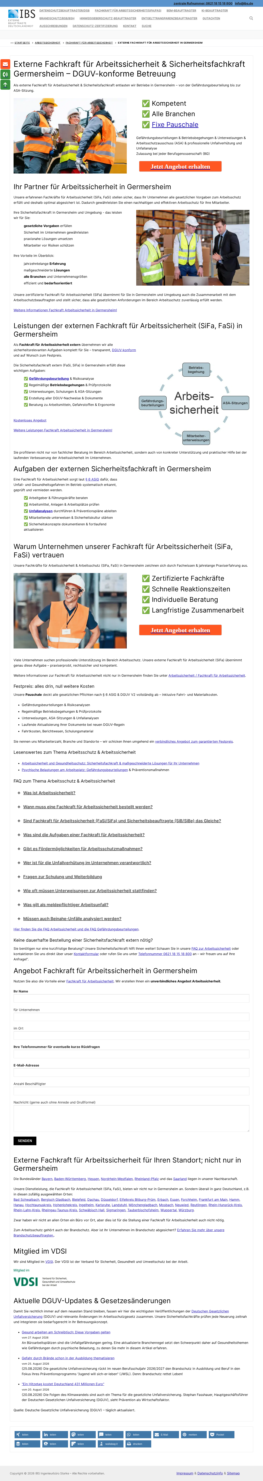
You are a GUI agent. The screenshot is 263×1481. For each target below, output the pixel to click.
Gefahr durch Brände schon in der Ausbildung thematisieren (68, 1358)
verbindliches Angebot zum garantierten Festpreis (194, 741)
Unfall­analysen (41, 511)
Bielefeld (78, 1199)
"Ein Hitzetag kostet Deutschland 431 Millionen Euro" (63, 1384)
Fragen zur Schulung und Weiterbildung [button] (62, 876)
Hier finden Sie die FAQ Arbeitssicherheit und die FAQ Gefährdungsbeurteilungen (76, 929)
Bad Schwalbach (26, 1199)
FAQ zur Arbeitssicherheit (211, 948)
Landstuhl (119, 1205)
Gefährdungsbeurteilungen (107, 770)
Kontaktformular (86, 954)
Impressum (184, 1473)
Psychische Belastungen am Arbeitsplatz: (54, 770)
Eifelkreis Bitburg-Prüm (138, 1199)
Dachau (93, 1199)
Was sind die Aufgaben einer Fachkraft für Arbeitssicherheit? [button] (84, 834)
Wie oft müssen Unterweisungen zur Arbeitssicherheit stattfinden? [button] (90, 890)
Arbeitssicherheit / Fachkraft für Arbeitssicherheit (206, 675)
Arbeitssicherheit (48, 42)
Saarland (180, 1179)
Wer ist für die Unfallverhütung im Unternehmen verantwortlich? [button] (87, 862)
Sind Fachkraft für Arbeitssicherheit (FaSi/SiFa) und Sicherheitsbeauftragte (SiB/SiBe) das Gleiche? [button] (122, 820)
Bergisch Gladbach (55, 1199)
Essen (174, 1199)
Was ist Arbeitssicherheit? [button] (49, 792)
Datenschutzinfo (210, 1473)
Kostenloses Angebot (30, 420)
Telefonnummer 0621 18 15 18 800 (165, 954)
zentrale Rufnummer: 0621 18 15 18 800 (203, 3)
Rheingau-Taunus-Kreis (59, 1210)
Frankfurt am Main (213, 1199)
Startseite (22, 42)
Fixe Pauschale (175, 124)
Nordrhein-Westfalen (117, 1179)
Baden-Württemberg (70, 1179)
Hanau (18, 1205)
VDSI (49, 1262)
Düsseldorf (109, 1199)
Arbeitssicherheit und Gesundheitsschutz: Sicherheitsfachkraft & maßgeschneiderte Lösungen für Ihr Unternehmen (110, 763)
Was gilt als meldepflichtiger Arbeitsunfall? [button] (65, 904)
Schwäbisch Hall (91, 1210)
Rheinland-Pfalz (147, 1179)
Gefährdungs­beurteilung (49, 378)
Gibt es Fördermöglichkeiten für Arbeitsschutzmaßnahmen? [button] (83, 848)
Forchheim (189, 1199)
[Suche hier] (251, 18)
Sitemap (233, 1473)
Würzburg (186, 1210)
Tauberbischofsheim (143, 1210)
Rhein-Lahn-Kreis (27, 1210)
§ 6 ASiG (92, 479)
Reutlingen (198, 1205)
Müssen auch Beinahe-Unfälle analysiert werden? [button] (72, 918)
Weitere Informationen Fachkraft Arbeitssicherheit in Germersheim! (65, 310)
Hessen (93, 1179)
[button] (27, 1434)
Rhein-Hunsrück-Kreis (225, 1205)
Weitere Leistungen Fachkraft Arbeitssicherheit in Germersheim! (63, 430)
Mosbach (166, 1205)
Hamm (234, 1199)
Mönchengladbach (143, 1205)
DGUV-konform (124, 350)
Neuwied (182, 1205)
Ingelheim (86, 1205)
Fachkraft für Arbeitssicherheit (89, 42)
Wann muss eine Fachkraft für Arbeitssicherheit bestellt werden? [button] (88, 806)
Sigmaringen (116, 1210)
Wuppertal (168, 1210)
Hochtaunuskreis (38, 1205)
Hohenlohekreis (65, 1205)
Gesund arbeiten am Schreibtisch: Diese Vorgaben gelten (66, 1332)
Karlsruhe (103, 1205)
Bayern (47, 1179)
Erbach (162, 1199)
